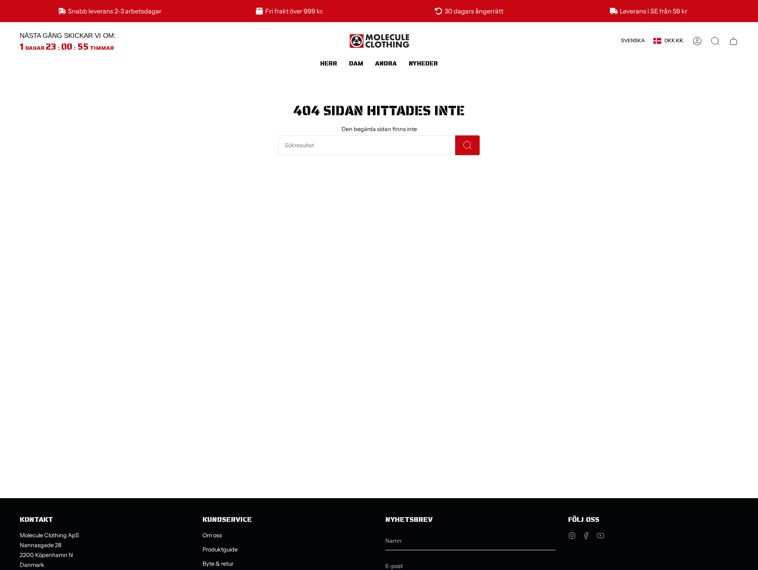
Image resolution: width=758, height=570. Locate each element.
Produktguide (220, 549)
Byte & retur (218, 563)
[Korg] (733, 41)
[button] (328, 63)
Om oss (212, 535)
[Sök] (467, 145)
